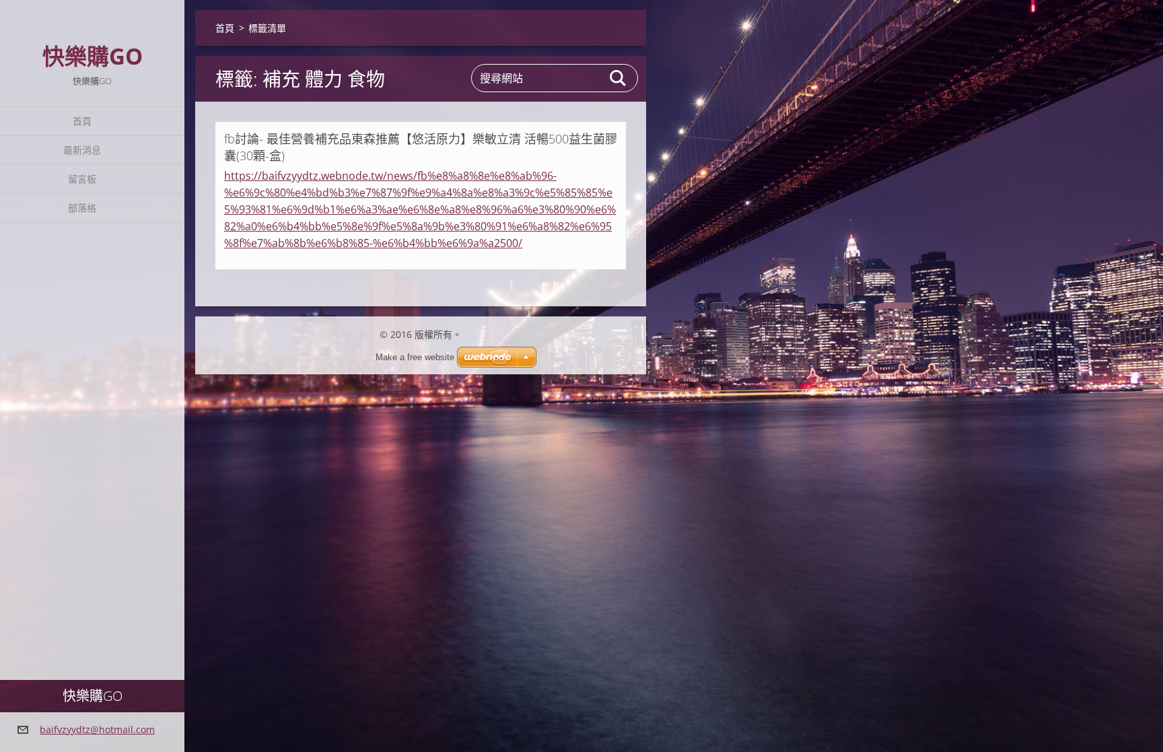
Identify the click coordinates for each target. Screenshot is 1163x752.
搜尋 (618, 78)
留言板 (82, 178)
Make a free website (415, 357)
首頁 (82, 120)
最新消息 (82, 149)
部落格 (82, 207)
